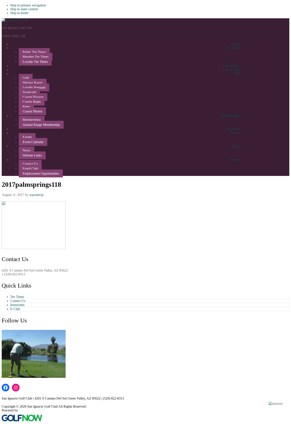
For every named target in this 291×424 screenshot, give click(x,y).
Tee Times (17, 297)
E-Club (15, 309)
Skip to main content (24, 9)
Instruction (17, 305)
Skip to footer (19, 13)
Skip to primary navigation (28, 5)
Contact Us (17, 301)
